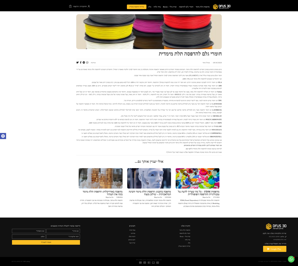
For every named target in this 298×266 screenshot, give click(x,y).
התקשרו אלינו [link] (189, 152)
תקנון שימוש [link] (131, 240)
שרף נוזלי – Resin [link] (170, 7)
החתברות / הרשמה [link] (80, 6)
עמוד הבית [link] (132, 230)
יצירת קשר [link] (132, 243)
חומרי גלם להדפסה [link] (186, 7)
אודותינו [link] (133, 233)
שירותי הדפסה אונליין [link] (136, 7)
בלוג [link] (149, 7)
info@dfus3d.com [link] (279, 239)
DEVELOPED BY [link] (21, 261)
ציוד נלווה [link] (157, 7)
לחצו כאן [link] (189, 149)
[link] (3, 136)
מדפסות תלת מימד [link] (203, 7)
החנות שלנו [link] (132, 236)
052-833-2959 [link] (276, 236)
